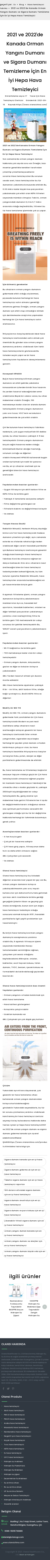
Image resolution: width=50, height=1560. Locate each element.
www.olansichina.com (13, 1543)
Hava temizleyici (11, 1406)
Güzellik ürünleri (11, 1504)
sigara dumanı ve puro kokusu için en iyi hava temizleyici (24, 1212)
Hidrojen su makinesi (13, 1461)
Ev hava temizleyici (12, 1453)
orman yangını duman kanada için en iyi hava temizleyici (23, 1233)
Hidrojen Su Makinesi (13, 1470)
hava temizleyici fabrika (28, 783)
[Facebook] (3, 1388)
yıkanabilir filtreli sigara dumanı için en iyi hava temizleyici (24, 1222)
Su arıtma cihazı (11, 1483)
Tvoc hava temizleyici (14, 1444)
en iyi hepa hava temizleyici (27, 1125)
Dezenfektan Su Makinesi (15, 1478)
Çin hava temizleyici (15, 379)
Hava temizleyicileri (21, 176)
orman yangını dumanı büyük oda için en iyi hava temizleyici (24, 1253)
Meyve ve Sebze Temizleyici (16, 1495)
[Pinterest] (13, 1388)
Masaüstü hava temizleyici (16, 1427)
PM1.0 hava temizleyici (14, 1415)
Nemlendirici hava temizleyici (17, 1432)
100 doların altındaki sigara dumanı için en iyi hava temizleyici (22, 1192)
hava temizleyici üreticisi (21, 550)
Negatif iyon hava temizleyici (17, 1436)
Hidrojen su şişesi (11, 1474)
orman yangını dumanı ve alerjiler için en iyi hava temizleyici (23, 1243)
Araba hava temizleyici (14, 1423)
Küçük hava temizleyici (14, 1440)
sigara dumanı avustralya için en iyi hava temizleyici (22, 1202)
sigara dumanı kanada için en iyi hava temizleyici (23, 1161)
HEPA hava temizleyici (14, 1449)
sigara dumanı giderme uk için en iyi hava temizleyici (22, 1172)
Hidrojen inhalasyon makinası (17, 1499)
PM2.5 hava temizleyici (14, 1419)
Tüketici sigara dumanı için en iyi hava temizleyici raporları (23, 1182)
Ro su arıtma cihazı (13, 1487)
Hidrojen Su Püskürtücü (14, 1465)
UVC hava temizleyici (13, 1457)
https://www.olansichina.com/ (31, 104)
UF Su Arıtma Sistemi (13, 1491)
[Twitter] (8, 1388)
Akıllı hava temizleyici (14, 1410)
